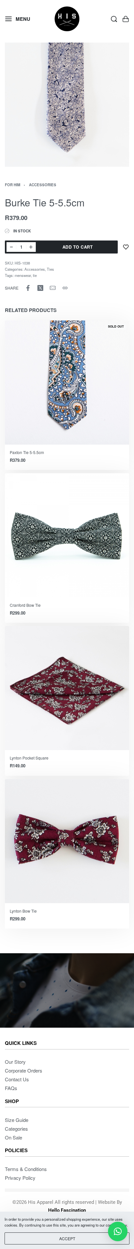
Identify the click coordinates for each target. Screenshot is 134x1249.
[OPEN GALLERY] (67, 105)
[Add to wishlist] (126, 247)
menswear (23, 275)
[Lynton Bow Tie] (67, 841)
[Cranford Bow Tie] (67, 535)
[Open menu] (18, 19)
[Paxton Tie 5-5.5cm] (67, 382)
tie (35, 275)
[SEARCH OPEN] (114, 19)
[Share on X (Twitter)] (40, 288)
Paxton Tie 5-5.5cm (27, 452)
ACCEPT (67, 1238)
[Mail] (53, 288)
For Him (12, 184)
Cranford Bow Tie (25, 605)
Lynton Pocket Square (29, 758)
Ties (50, 269)
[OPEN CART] (125, 19)
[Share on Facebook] (28, 288)
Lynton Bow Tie (23, 910)
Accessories (42, 184)
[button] (117, 1231)
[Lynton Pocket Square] (67, 688)
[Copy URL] (65, 288)
